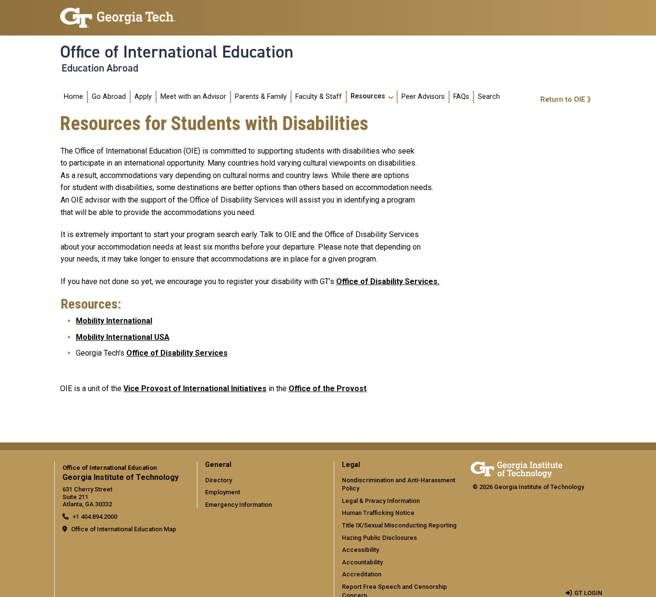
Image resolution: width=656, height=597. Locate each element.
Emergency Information (238, 504)
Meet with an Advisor (193, 97)
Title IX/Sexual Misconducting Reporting (399, 525)
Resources (368, 96)
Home (73, 97)
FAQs (461, 97)
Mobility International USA (123, 337)
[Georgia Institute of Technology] (118, 13)
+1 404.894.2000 (95, 516)
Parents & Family (261, 97)
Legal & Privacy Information (381, 500)
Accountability (362, 562)
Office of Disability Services (386, 281)
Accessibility (360, 549)
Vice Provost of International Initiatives (195, 388)
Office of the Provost (327, 388)
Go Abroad (109, 97)
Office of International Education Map (123, 529)
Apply (143, 97)
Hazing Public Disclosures (379, 537)
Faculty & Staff (318, 97)
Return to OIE (562, 100)
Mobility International (114, 320)
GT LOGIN (588, 593)
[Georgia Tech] (516, 468)
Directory (218, 480)
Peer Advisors (423, 97)
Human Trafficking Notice (378, 512)
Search (489, 97)
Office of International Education (176, 51)
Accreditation (361, 574)
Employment (222, 492)
